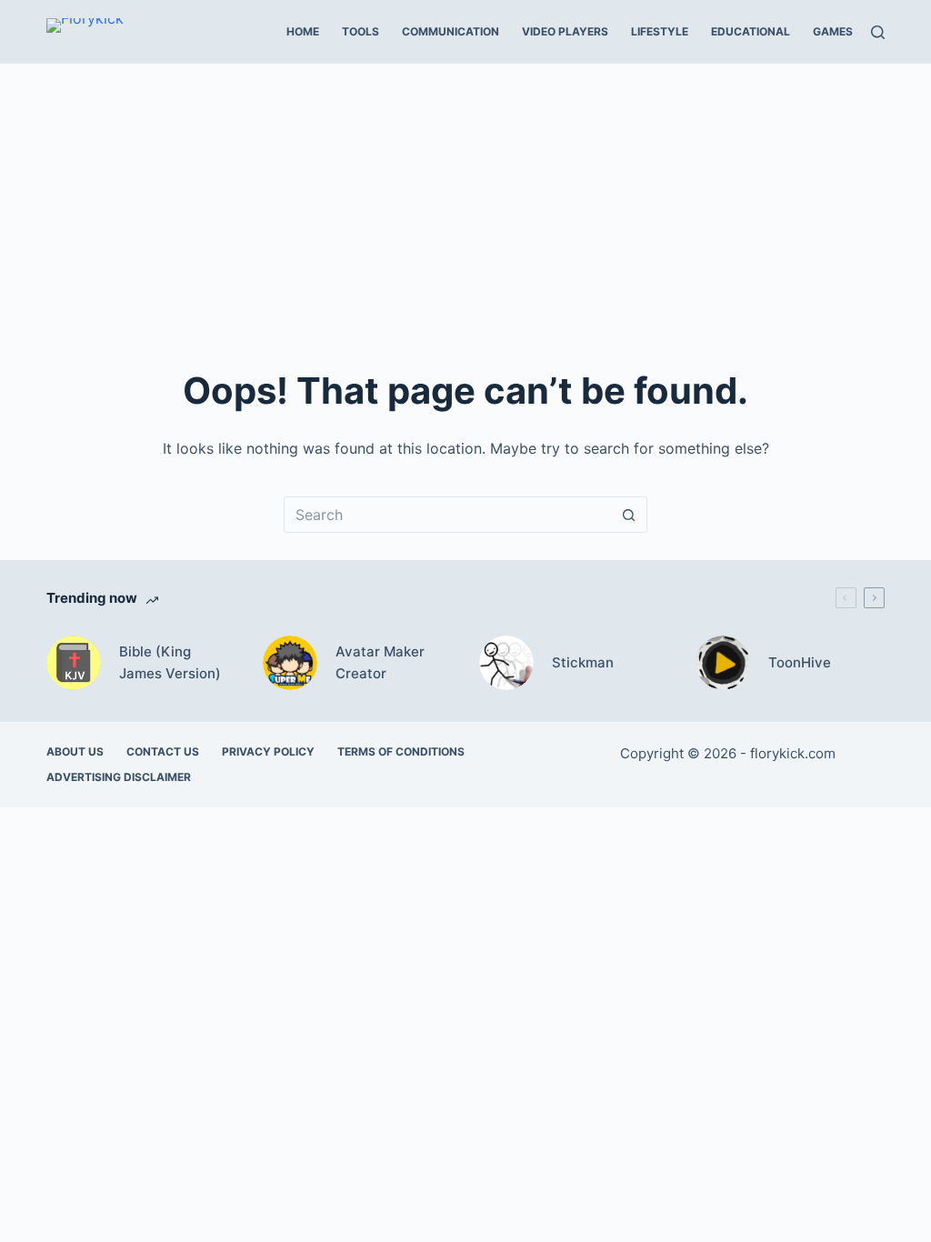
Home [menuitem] (302, 31)
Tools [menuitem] (360, 31)
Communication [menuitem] (450, 31)
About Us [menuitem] (75, 751)
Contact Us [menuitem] (162, 751)
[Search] (878, 32)
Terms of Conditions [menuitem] (401, 751)
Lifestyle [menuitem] (659, 31)
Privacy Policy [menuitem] (268, 751)
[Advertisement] (465, 200)
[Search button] (629, 514)
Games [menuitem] (833, 31)
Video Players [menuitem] (565, 31)
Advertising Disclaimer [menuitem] (118, 777)
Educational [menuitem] (750, 31)
